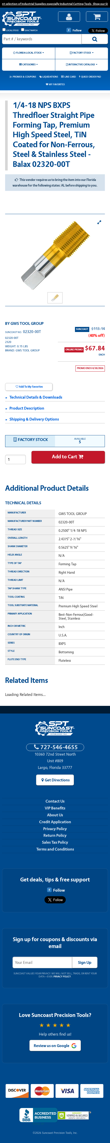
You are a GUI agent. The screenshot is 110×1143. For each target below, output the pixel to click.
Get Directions (57, 780)
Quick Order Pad (91, 76)
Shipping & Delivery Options (34, 419)
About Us (55, 815)
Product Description (26, 408)
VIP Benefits (55, 808)
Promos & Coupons (24, 76)
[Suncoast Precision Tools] (27, 19)
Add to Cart (64, 457)
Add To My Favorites (31, 386)
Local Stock (12, 30)
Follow (77, 30)
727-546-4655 (59, 747)
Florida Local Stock (29, 52)
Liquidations (50, 76)
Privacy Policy (55, 829)
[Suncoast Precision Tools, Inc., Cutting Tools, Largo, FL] (38, 1116)
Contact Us (55, 801)
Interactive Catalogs (82, 64)
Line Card (70, 76)
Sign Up (84, 962)
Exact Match (31, 30)
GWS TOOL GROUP (26, 323)
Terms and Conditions (55, 849)
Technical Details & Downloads (35, 397)
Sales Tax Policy (55, 842)
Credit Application (55, 822)
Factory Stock (81, 52)
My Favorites (57, 84)
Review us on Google (51, 1045)
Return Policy (55, 835)
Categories (29, 64)
